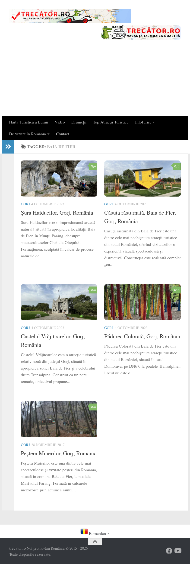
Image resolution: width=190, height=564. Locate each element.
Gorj (25, 203)
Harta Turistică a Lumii (28, 122)
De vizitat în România (27, 133)
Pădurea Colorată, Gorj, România (142, 336)
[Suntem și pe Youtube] (177, 551)
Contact (62, 133)
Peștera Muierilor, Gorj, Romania (59, 453)
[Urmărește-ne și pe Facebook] (169, 551)
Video (60, 122)
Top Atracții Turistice (111, 122)
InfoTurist (143, 122)
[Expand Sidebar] (8, 147)
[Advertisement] (95, 81)
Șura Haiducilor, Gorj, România (57, 212)
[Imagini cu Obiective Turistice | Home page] (70, 16)
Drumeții (78, 122)
